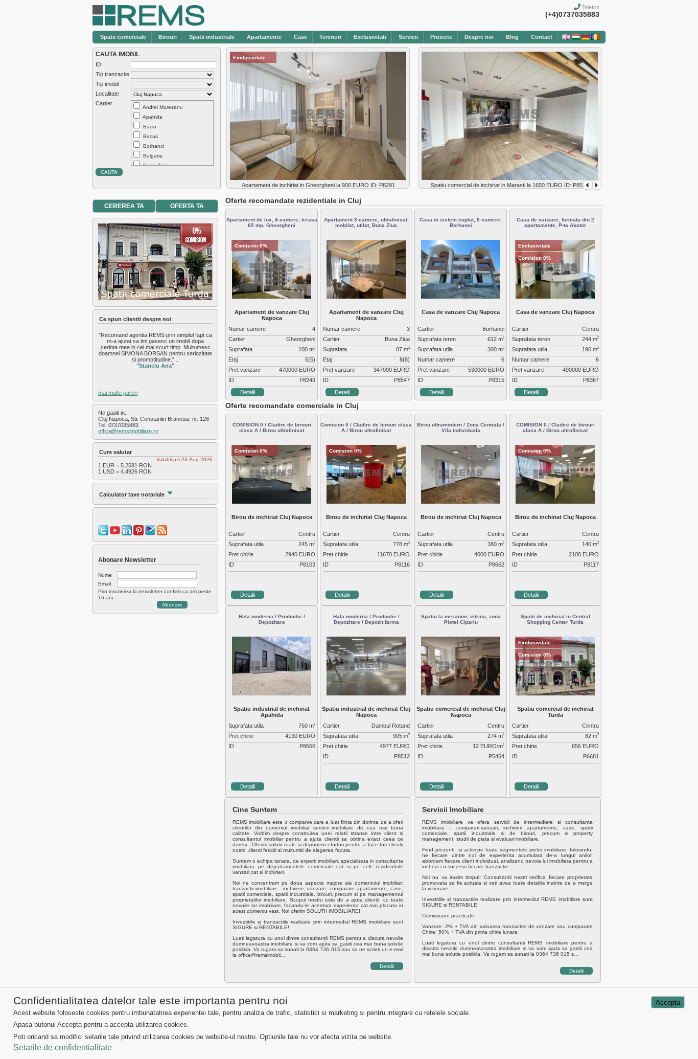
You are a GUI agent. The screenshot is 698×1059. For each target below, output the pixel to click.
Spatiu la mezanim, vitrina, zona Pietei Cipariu (461, 619)
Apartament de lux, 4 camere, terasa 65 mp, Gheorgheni (271, 222)
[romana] (595, 38)
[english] (566, 38)
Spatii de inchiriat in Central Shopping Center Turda (555, 619)
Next (596, 185)
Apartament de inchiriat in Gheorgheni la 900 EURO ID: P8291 (318, 185)
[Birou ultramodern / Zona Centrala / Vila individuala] (460, 502)
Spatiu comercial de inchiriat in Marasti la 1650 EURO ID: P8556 (510, 185)
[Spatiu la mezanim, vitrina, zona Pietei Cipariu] (460, 693)
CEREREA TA (124, 206)
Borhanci (153, 146)
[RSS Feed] (162, 533)
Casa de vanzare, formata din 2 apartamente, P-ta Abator (555, 222)
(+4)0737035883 (572, 14)
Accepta (668, 1002)
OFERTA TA (187, 206)
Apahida (152, 117)
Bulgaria (152, 156)
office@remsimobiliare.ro (128, 431)
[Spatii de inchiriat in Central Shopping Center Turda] (555, 693)
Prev (587, 185)
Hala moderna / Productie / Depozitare (272, 619)
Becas (150, 136)
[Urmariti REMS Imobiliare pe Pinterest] (138, 533)
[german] (585, 38)
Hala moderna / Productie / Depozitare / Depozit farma (366, 619)
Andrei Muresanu (163, 107)
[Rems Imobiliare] (148, 23)
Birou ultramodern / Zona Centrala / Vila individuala (460, 427)
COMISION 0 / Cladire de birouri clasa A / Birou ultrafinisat (271, 427)
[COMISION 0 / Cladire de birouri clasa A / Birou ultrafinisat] (271, 502)
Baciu (149, 126)
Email (104, 584)
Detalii (247, 392)
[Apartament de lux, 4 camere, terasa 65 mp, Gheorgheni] (271, 297)
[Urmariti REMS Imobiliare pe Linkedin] (127, 533)
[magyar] (576, 38)
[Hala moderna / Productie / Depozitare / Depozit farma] (366, 693)
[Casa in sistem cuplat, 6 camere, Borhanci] (460, 297)
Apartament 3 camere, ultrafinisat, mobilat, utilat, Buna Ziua (366, 222)
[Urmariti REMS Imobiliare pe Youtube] (115, 533)
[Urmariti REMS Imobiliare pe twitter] (103, 533)
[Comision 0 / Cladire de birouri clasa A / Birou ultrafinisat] (366, 502)
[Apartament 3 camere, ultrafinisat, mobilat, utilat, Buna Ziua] (366, 297)
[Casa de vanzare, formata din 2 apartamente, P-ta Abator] (555, 297)
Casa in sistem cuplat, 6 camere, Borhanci (461, 222)
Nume (105, 575)
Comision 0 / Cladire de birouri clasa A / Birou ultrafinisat (366, 427)
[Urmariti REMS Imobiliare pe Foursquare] (150, 533)
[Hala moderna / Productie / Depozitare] (271, 693)
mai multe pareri (117, 393)
